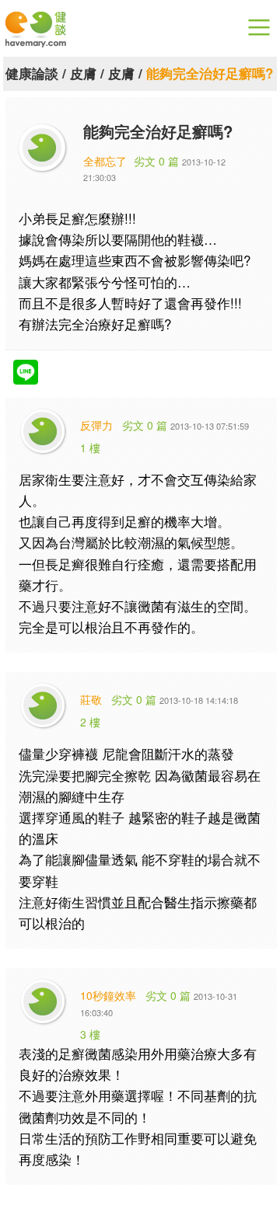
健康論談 (31, 73)
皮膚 (83, 73)
